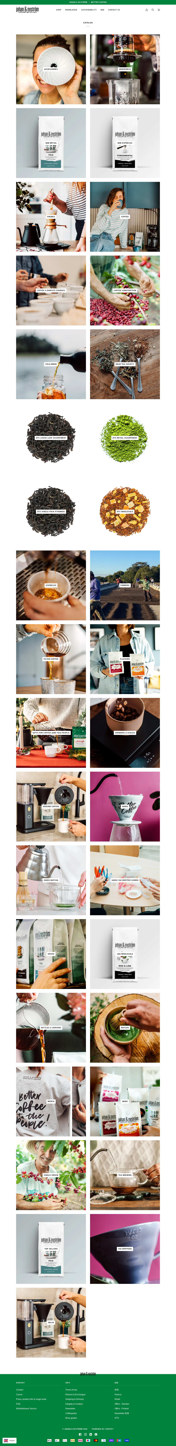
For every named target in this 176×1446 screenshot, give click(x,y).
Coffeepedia (71, 1413)
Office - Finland (122, 1408)
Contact (19, 1390)
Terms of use (71, 1390)
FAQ (18, 1404)
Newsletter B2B (122, 1413)
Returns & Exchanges (75, 1394)
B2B (117, 1390)
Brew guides (71, 1418)
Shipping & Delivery (74, 1399)
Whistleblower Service (26, 1408)
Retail (117, 1399)
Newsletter (70, 1408)
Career (19, 1394)
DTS (117, 1418)
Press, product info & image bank (31, 1399)
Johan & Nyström (73, 1429)
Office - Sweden (122, 1404)
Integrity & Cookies (74, 1404)
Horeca (118, 1394)
